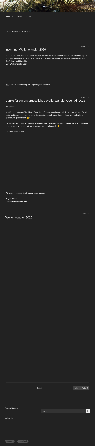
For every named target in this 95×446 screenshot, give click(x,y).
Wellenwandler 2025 (18, 217)
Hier (7, 85)
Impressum (9, 428)
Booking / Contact (11, 408)
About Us (9, 16)
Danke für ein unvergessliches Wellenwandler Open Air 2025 (45, 100)
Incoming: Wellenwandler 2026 (25, 49)
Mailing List (9, 418)
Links (29, 16)
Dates (19, 16)
